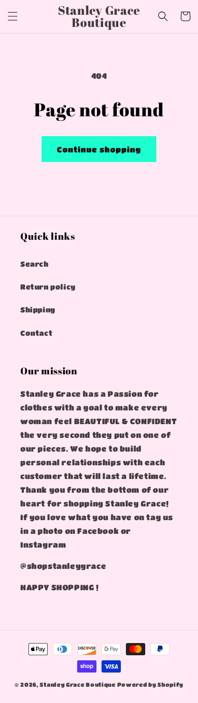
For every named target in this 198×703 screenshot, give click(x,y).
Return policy (48, 286)
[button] (13, 16)
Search (34, 264)
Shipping (37, 309)
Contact (36, 333)
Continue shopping (99, 149)
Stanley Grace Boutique (77, 684)
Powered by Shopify (150, 684)
